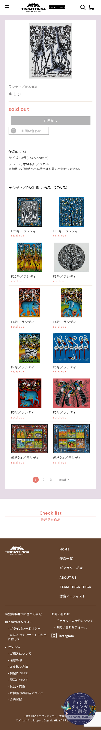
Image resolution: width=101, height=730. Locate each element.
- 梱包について (18, 673)
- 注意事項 (15, 660)
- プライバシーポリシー (24, 628)
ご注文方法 (12, 647)
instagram (66, 636)
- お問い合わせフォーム (70, 627)
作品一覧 (66, 558)
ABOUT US (68, 577)
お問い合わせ (31, 131)
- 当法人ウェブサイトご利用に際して (27, 637)
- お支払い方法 (18, 666)
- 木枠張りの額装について (26, 693)
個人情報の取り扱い (19, 622)
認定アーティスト (73, 596)
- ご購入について (19, 653)
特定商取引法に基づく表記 (23, 614)
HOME (64, 549)
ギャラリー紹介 (71, 568)
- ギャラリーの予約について (73, 621)
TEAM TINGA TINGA (75, 587)
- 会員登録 (15, 699)
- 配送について (18, 680)
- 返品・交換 (16, 686)
